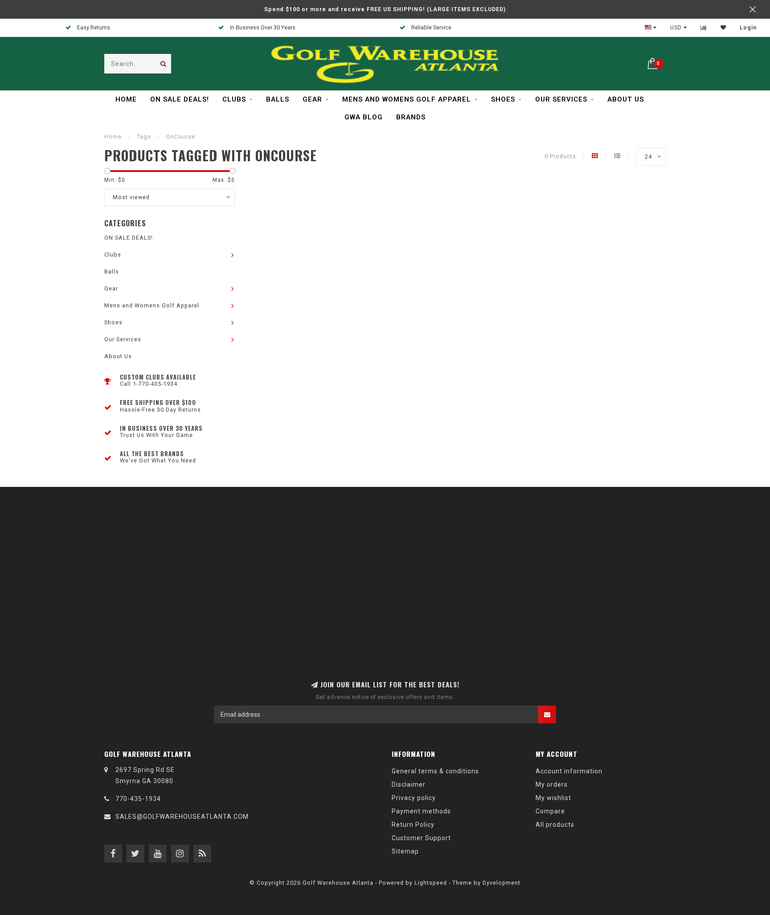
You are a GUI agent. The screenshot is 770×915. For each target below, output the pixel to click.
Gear (312, 99)
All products (555, 824)
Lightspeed (430, 882)
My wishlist (553, 797)
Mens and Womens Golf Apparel (406, 99)
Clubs (234, 99)
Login (748, 28)
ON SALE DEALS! (179, 99)
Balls (277, 99)
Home (126, 99)
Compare (550, 811)
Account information (569, 771)
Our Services (561, 99)
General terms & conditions (435, 771)
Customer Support (421, 837)
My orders (552, 784)
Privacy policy (414, 797)
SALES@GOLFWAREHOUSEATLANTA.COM (182, 816)
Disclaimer (409, 784)
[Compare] (703, 28)
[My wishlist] (723, 28)
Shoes (503, 99)
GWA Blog (363, 117)
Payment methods (421, 811)
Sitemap (405, 851)
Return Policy (413, 824)
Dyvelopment (501, 882)
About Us (625, 99)
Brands (411, 117)
